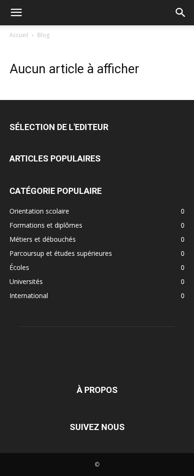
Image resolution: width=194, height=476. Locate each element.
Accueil (18, 35)
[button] (16, 12)
